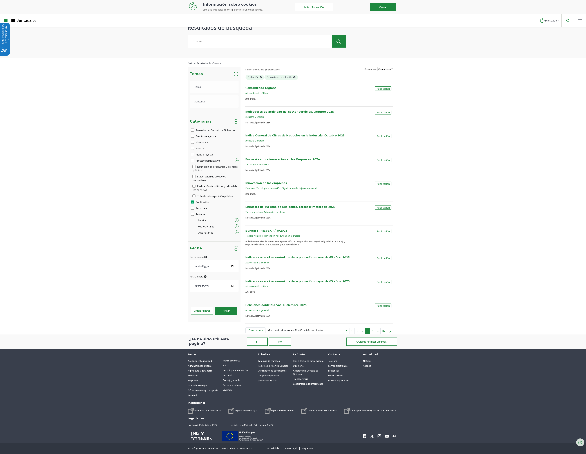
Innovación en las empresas (266, 183)
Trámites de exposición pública (215, 196)
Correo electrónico (338, 365)
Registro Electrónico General (273, 365)
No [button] (280, 341)
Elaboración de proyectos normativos (209, 178)
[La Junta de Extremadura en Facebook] (364, 436)
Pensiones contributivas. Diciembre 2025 (276, 305)
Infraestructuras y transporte (203, 390)
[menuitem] (240, 360)
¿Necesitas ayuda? (267, 380)
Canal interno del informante (308, 383)
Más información (314, 7)
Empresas (250, 188)
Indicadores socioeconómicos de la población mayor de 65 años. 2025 (297, 257)
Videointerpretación (338, 380)
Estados (201, 220)
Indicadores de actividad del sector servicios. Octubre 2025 (289, 112)
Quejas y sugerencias (268, 375)
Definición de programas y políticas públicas (215, 168)
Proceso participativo (207, 160)
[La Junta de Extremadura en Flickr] (394, 436)
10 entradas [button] (256, 331)
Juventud (192, 395)
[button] (550, 20)
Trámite (200, 214)
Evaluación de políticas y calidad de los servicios (215, 188)
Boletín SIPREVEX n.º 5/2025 (266, 230)
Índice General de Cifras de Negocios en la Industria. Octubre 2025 (295, 135)
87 (384, 331)
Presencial (333, 370)
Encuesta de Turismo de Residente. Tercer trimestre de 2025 (290, 207)
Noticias (367, 360)
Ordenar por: (370, 69)
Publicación (202, 202)
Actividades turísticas (274, 212)
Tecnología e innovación (257, 164)
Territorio (228, 375)
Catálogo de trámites (269, 360)
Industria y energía (254, 116)
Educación (193, 375)
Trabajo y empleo (254, 235)
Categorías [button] (201, 121)
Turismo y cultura (254, 212)
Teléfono (332, 360)
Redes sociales (335, 375)
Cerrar (383, 7)
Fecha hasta (197, 276)
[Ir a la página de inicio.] (14, 20)
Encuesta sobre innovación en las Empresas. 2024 (282, 159)
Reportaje (201, 208)
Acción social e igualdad (257, 262)
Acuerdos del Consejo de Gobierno (215, 130)
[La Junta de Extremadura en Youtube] (387, 436)
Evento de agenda (205, 136)
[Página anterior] (346, 331)
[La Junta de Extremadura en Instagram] (379, 436)
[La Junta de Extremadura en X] (372, 436)
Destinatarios (205, 232)
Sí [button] (257, 341)
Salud (225, 365)
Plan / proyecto (204, 154)
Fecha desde (197, 257)
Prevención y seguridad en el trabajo (282, 235)
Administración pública (256, 93)
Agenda (367, 365)
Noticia (199, 148)
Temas (196, 74)
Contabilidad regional (261, 88)
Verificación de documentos (272, 370)
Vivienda (227, 389)
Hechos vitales (205, 226)
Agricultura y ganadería (200, 370)
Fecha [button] (196, 248)
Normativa (201, 142)
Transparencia (300, 378)
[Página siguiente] (390, 331)
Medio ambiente (231, 360)
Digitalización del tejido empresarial (299, 188)
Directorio (298, 365)
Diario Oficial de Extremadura (308, 360)
